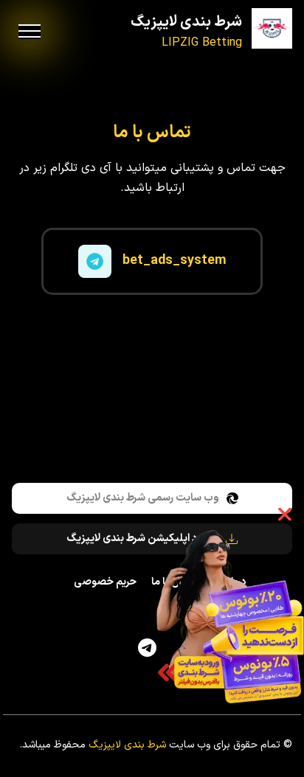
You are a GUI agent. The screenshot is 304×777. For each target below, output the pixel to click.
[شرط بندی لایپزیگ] (272, 28)
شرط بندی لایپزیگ (186, 22)
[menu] (29, 31)
